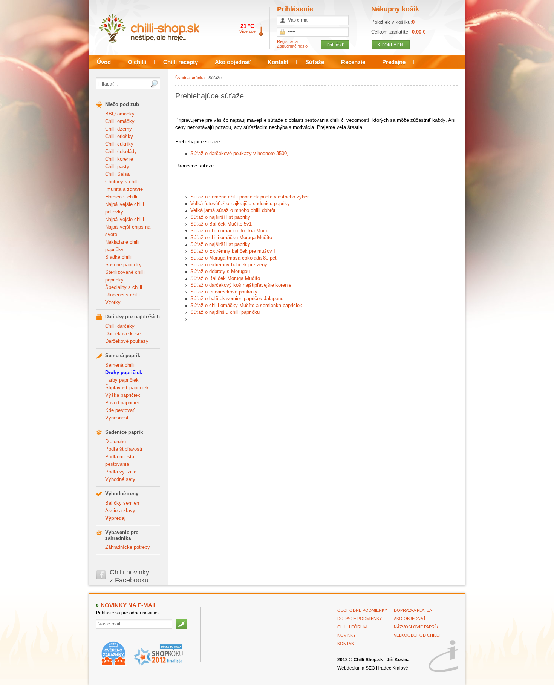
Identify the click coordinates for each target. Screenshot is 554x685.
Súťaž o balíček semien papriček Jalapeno (236, 298)
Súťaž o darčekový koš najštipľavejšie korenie (240, 285)
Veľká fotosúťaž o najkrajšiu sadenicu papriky (240, 203)
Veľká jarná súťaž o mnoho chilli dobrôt (232, 210)
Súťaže (215, 77)
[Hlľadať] (154, 84)
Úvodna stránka (190, 77)
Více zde (247, 31)
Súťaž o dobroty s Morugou (220, 271)
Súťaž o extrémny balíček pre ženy (228, 264)
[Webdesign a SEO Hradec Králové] (443, 656)
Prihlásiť (335, 45)
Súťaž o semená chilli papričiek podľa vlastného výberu (250, 197)
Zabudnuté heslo (292, 46)
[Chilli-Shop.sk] (155, 28)
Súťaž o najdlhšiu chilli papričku (225, 312)
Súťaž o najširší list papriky (220, 217)
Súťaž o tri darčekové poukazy (223, 292)
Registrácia (287, 41)
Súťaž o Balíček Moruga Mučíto (225, 278)
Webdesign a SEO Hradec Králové (372, 668)
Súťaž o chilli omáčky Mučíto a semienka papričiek (246, 305)
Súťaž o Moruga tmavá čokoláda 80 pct (233, 258)
